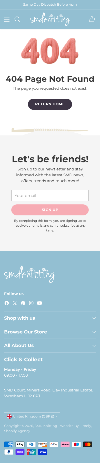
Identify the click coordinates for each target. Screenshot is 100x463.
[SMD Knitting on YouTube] (39, 304)
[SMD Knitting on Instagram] (31, 304)
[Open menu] (7, 19)
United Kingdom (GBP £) (33, 416)
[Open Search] (17, 19)
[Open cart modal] (91, 19)
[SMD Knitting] (50, 19)
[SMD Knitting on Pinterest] (23, 304)
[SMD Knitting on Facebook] (7, 304)
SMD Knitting (46, 426)
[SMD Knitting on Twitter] (15, 304)
